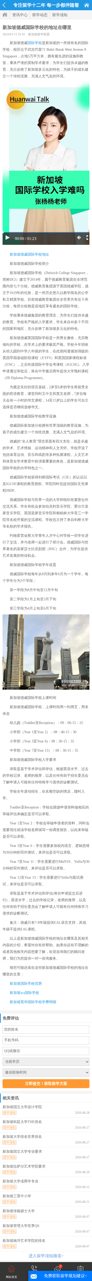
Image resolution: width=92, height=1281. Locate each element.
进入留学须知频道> (46, 1256)
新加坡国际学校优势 (26, 983)
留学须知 (59, 15)
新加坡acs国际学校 (24, 993)
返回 (4, 5)
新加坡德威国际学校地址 (29, 254)
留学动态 (40, 15)
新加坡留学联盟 (39, 34)
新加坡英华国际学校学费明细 (33, 1002)
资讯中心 (20, 15)
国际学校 (35, 43)
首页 (86, 5)
